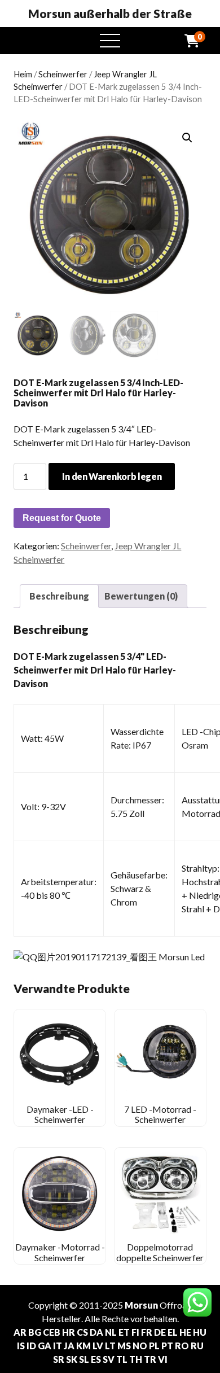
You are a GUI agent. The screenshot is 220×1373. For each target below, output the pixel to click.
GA (44, 1345)
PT (167, 1345)
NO (140, 1345)
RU (197, 1345)
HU (199, 1332)
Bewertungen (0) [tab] (141, 596)
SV (109, 1359)
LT (110, 1345)
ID (31, 1345)
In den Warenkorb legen (111, 476)
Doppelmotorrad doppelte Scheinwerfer (160, 1251)
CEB (51, 1332)
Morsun (141, 1305)
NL (111, 1332)
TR (150, 1359)
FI (135, 1332)
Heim (23, 74)
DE (160, 1332)
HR (68, 1332)
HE (185, 1332)
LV (98, 1345)
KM (83, 1345)
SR (58, 1359)
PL (154, 1345)
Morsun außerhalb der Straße (110, 13)
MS (124, 1345)
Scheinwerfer (62, 74)
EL (173, 1332)
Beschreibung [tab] (59, 596)
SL (84, 1359)
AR (20, 1332)
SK (71, 1359)
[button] (187, 138)
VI (163, 1359)
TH (135, 1359)
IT (57, 1345)
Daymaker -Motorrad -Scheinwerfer (60, 1251)
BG (34, 1332)
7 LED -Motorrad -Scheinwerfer (160, 1114)
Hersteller (61, 1318)
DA (96, 1332)
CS (82, 1332)
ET (124, 1332)
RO (182, 1345)
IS (21, 1345)
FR (146, 1332)
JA (69, 1345)
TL (121, 1359)
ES (96, 1359)
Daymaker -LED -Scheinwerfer (60, 1114)
